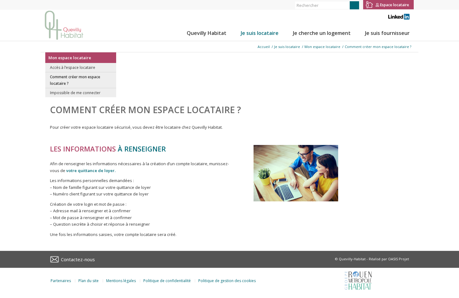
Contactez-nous (78, 259)
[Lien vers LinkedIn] (61, 4)
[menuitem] (206, 33)
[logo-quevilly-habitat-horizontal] (64, 25)
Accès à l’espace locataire (72, 67)
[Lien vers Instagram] (51, 4)
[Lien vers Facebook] (42, 4)
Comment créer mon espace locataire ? (75, 80)
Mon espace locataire (69, 57)
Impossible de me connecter (75, 92)
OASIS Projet (398, 259)
